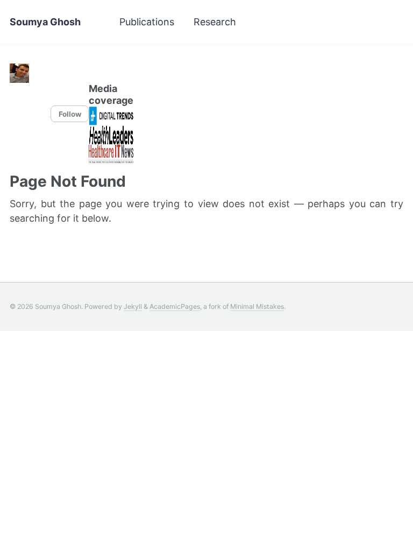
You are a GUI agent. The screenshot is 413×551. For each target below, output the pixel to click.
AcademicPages (174, 306)
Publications (146, 21)
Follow (70, 114)
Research (215, 21)
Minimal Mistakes (257, 306)
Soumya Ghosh (45, 21)
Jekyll (133, 306)
